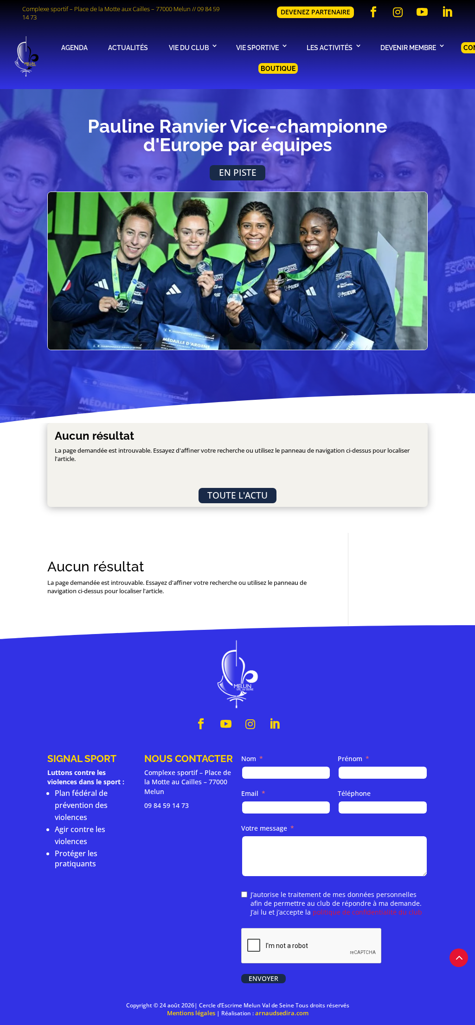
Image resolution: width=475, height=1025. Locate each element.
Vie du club (189, 47)
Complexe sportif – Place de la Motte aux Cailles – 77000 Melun (106, 9)
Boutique (278, 68)
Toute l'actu (237, 495)
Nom (248, 758)
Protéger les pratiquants (76, 858)
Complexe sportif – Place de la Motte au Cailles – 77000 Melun (187, 781)
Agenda (74, 47)
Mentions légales (191, 1013)
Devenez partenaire (315, 11)
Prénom (350, 758)
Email (249, 793)
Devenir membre (408, 47)
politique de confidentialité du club (367, 912)
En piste (238, 172)
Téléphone (354, 793)
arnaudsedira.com (281, 1013)
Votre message (264, 828)
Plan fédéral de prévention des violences (81, 805)
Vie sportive (257, 47)
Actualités (128, 47)
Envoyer (263, 978)
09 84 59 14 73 (166, 805)
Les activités (330, 47)
